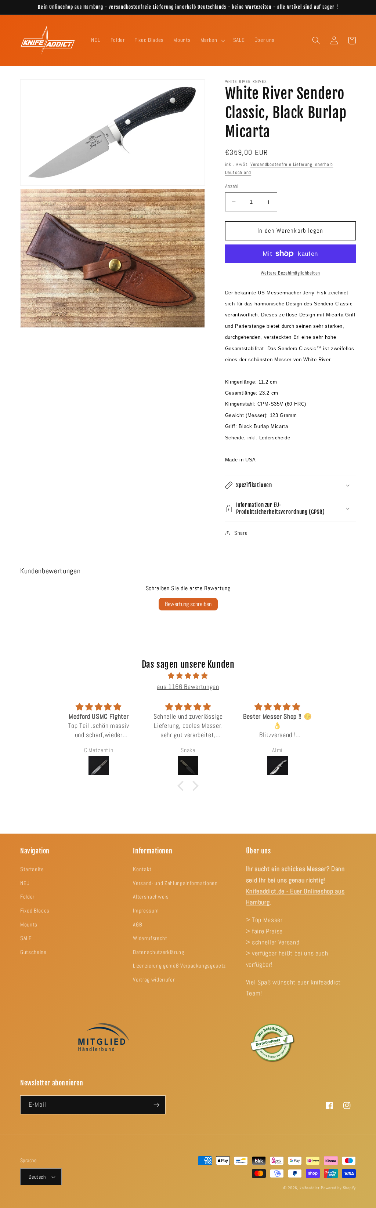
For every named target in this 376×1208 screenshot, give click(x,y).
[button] (212, 40)
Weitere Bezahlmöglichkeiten (290, 273)
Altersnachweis (151, 896)
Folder (27, 896)
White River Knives (246, 81)
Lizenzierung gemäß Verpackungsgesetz (179, 965)
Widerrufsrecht (150, 938)
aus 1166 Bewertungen (188, 687)
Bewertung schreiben (188, 604)
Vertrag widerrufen (154, 979)
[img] (188, 675)
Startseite (32, 869)
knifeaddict (309, 1187)
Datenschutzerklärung (158, 952)
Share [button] (240, 533)
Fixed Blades (35, 910)
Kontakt (142, 869)
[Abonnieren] (156, 1104)
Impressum (146, 910)
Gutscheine (33, 952)
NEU (25, 883)
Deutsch (37, 1176)
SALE (26, 938)
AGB (137, 924)
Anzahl (232, 186)
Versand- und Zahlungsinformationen (175, 883)
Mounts (28, 924)
